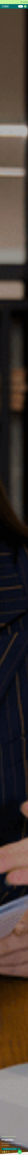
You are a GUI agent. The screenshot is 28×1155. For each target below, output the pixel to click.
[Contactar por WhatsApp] (20, 1152)
